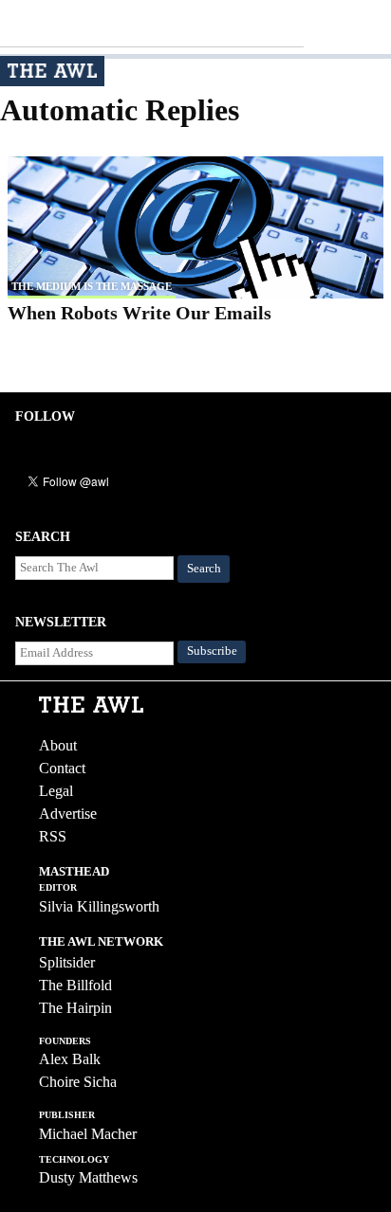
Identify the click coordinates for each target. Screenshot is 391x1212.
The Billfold (75, 985)
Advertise (68, 813)
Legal (56, 791)
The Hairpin (75, 1008)
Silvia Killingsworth (99, 906)
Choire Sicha (78, 1082)
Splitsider (67, 962)
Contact (62, 768)
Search (204, 568)
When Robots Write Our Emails (139, 312)
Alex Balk (70, 1059)
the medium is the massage (91, 286)
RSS (52, 836)
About (58, 745)
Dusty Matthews (88, 1177)
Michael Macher (88, 1134)
